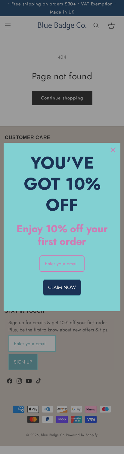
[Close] (113, 150)
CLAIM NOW (62, 287)
